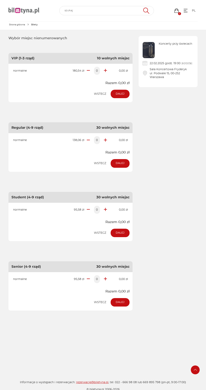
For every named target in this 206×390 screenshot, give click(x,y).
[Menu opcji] (185, 10)
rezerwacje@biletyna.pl (92, 382)
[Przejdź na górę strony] (195, 370)
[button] (176, 10)
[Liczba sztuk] (97, 71)
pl (194, 10)
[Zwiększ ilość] (105, 70)
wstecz (100, 94)
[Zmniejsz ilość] (88, 70)
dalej (120, 94)
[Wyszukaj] (145, 10)
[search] (107, 10)
